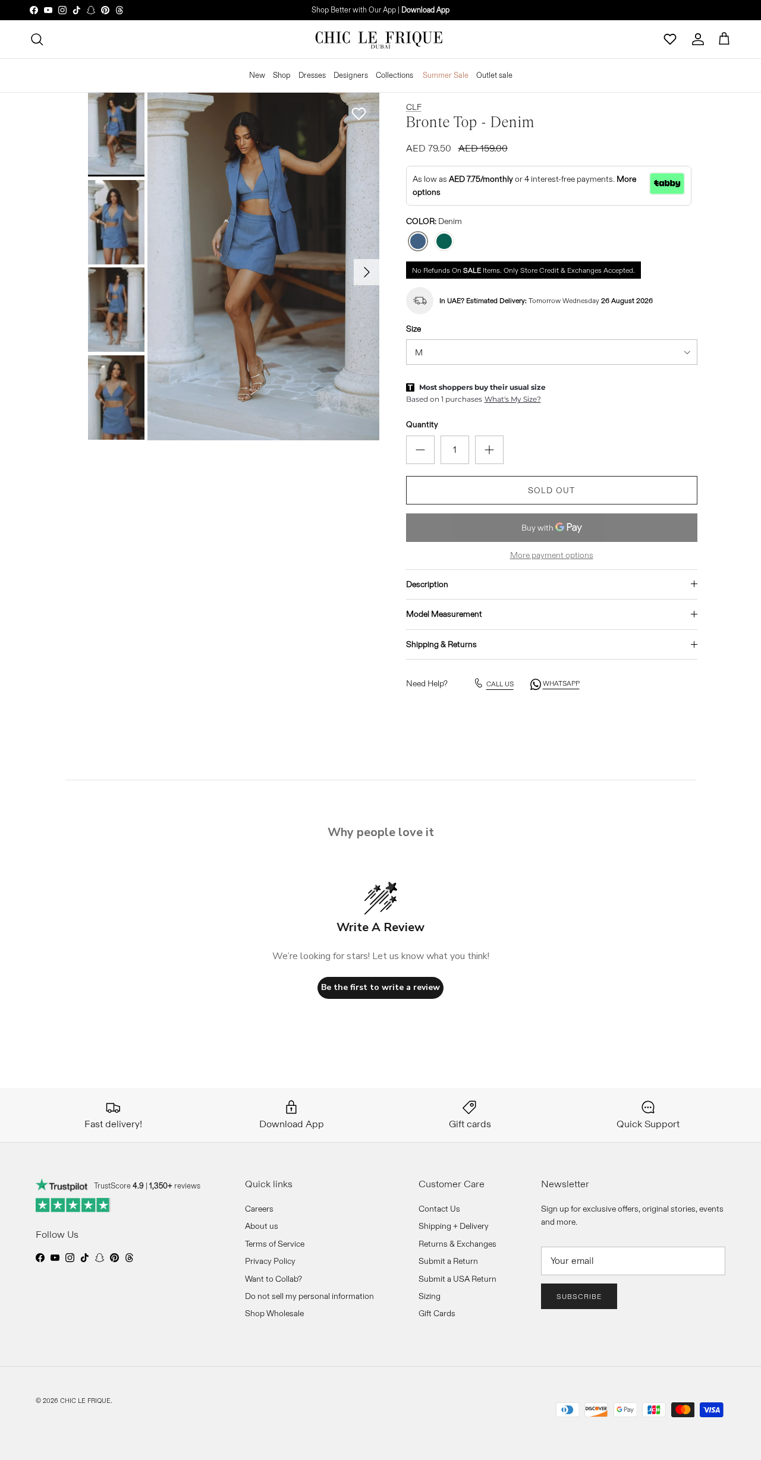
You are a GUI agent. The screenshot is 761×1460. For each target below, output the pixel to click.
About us (261, 1226)
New (257, 75)
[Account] (698, 39)
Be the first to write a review (380, 987)
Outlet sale (494, 75)
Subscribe (579, 1296)
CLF (414, 107)
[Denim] (418, 242)
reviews (174, 1185)
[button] (359, 113)
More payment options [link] (551, 555)
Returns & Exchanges (457, 1243)
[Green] (444, 242)
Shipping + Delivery (454, 1226)
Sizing (430, 1296)
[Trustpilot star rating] (73, 1205)
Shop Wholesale (274, 1313)
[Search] (37, 39)
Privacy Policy (270, 1261)
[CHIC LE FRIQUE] (380, 39)
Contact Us (439, 1208)
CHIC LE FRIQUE (85, 1400)
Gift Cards (437, 1313)
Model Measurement (444, 613)
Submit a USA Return (457, 1278)
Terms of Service (274, 1243)
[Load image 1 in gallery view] (263, 266)
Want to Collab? (273, 1278)
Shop (282, 75)
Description (427, 584)
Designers (351, 75)
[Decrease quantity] (420, 450)
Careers (259, 1208)
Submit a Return (448, 1261)
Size (413, 328)
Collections (394, 75)
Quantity (422, 424)
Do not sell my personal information (309, 1296)
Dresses (312, 75)
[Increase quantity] (489, 450)
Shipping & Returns (441, 644)
